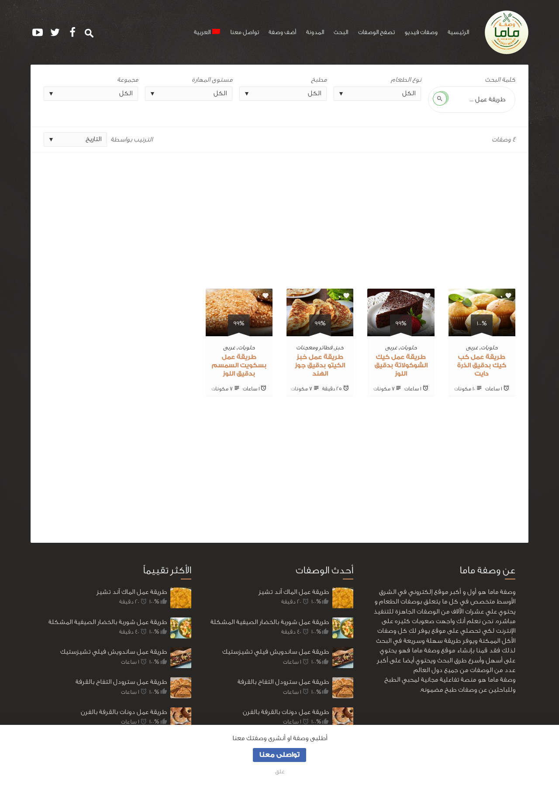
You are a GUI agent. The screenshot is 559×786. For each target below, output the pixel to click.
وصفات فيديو (421, 32)
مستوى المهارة (212, 79)
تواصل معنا (244, 32)
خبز (339, 347)
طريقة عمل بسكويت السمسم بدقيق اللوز (239, 365)
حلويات (489, 347)
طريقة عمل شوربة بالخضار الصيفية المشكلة (107, 622)
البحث (341, 32)
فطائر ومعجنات (314, 347)
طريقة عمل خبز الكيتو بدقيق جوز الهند (320, 365)
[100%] (482, 331)
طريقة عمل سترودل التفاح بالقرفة (121, 682)
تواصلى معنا (279, 754)
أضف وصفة (282, 32)
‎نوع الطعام (406, 79)
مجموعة (127, 79)
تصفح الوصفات (376, 32)
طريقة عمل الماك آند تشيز (132, 592)
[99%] (400, 331)
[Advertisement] (279, 217)
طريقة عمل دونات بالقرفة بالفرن (124, 712)
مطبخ (319, 79)
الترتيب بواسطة (131, 139)
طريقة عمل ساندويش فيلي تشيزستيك (113, 651)
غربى (472, 347)
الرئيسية (458, 32)
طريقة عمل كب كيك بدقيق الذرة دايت (481, 365)
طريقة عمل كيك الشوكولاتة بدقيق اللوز (401, 365)
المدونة (315, 32)
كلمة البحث (500, 79)
